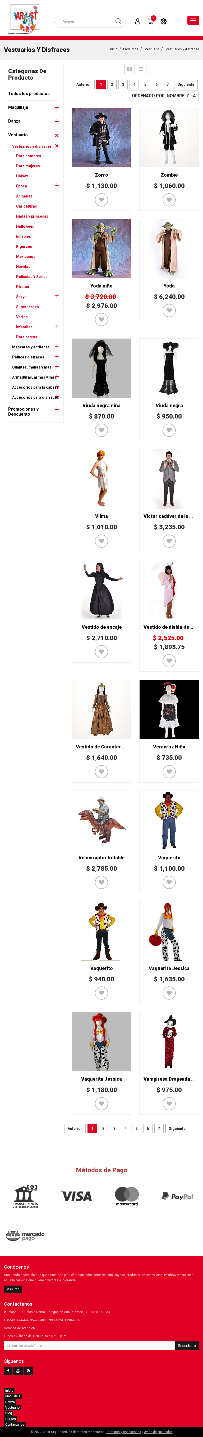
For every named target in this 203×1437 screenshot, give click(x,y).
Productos (130, 49)
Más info (13, 1289)
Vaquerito (169, 857)
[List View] (141, 69)
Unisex (22, 176)
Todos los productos (29, 93)
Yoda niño (101, 286)
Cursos (10, 1419)
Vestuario (152, 49)
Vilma (101, 516)
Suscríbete (187, 1346)
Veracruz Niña (169, 746)
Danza (14, 121)
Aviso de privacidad (158, 1432)
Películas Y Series (32, 277)
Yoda (169, 286)
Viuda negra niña (101, 405)
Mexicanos (25, 256)
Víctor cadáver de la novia (172, 516)
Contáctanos (14, 1424)
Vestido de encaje (102, 627)
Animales (24, 196)
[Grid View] (129, 69)
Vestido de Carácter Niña (104, 746)
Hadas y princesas (32, 216)
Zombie (169, 175)
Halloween (25, 226)
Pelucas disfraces (28, 357)
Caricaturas (26, 206)
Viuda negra (169, 405)
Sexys (21, 297)
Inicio (113, 49)
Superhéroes (27, 307)
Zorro (101, 175)
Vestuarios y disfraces (182, 49)
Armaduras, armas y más (34, 377)
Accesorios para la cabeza (35, 387)
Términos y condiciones (123, 1432)
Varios (22, 317)
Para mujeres (28, 166)
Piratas (22, 287)
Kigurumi (24, 246)
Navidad (23, 266)
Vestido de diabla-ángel (170, 627)
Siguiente (186, 84)
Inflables (23, 236)
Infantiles (24, 327)
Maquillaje (18, 107)
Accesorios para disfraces (35, 397)
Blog (8, 1413)
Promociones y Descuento (23, 412)
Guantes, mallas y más (32, 367)
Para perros (26, 337)
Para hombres (28, 156)
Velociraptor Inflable (101, 857)
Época (21, 186)
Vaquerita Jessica (169, 968)
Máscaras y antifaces (31, 347)
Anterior (83, 84)
